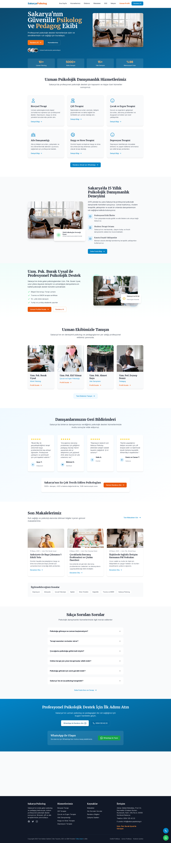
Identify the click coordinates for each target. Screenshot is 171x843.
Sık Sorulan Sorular (94, 811)
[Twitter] (33, 821)
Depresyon (36, 592)
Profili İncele (34, 385)
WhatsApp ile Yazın (111, 738)
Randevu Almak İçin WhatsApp (84, 165)
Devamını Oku (35, 570)
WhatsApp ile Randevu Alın (73, 723)
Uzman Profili (124, 3)
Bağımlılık (96, 592)
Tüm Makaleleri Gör (131, 518)
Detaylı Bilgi (35, 122)
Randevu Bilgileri (93, 814)
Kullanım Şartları (138, 839)
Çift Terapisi (61, 811)
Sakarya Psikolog (124, 592)
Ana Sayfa (63, 3)
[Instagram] (37, 821)
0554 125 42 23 (101, 723)
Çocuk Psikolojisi (60, 592)
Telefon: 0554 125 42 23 (126, 818)
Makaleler (97, 3)
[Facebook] (29, 821)
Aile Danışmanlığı (63, 818)
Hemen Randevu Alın (114, 485)
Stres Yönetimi (83, 592)
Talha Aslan (79, 839)
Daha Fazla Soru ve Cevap (84, 690)
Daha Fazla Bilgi (96, 251)
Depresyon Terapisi (64, 824)
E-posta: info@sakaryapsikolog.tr (129, 821)
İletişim (113, 3)
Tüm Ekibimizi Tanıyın (84, 396)
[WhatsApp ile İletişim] (166, 838)
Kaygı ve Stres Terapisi (66, 821)
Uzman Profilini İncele (38, 309)
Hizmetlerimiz (75, 3)
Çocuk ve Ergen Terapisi (66, 814)
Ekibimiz (87, 3)
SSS (105, 3)
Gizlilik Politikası (115, 839)
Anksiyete (47, 592)
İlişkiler (72, 592)
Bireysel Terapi (63, 808)
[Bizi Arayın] (166, 830)
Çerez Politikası (127, 839)
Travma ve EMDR (108, 592)
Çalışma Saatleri (93, 818)
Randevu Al (137, 3)
